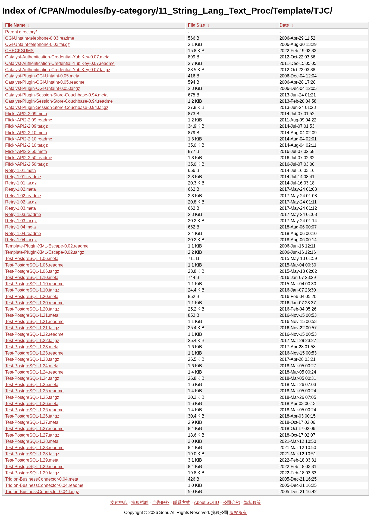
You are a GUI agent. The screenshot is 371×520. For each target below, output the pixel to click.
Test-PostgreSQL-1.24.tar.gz (32, 378)
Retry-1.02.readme (23, 195)
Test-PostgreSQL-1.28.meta (31, 441)
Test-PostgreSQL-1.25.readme (34, 391)
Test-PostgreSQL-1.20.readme (34, 302)
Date (284, 25)
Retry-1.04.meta (20, 227)
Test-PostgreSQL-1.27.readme (34, 428)
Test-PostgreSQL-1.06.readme (34, 265)
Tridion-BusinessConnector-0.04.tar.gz (42, 491)
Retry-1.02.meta (20, 189)
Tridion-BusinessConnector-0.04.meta (41, 479)
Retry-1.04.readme (23, 233)
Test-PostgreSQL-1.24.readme (34, 372)
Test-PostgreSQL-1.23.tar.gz (32, 359)
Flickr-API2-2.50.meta (26, 151)
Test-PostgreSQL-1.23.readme (34, 353)
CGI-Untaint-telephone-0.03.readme (39, 38)
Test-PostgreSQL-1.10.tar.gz (32, 290)
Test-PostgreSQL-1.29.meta (31, 460)
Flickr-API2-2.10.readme (28, 139)
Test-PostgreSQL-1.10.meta (31, 277)
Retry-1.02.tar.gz (21, 202)
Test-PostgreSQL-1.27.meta (31, 422)
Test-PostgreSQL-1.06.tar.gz (32, 271)
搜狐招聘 (140, 502)
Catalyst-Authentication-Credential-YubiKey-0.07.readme (60, 63)
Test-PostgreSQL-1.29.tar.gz (32, 473)
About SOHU (206, 502)
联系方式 (181, 502)
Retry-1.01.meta (20, 170)
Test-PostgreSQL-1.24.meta (31, 366)
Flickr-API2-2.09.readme (28, 120)
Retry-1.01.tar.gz (21, 183)
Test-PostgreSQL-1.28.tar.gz (32, 454)
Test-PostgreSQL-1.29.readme (34, 466)
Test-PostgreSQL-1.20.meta (31, 296)
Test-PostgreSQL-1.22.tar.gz (32, 340)
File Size (196, 25)
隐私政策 (252, 502)
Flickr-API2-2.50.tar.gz (26, 164)
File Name (15, 25)
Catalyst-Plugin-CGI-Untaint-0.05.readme (44, 82)
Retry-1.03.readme (23, 214)
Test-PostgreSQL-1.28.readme (34, 447)
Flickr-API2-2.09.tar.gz (26, 126)
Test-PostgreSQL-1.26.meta (31, 403)
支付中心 (119, 502)
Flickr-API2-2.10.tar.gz (26, 145)
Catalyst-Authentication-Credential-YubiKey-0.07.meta (57, 57)
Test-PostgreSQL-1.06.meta (31, 258)
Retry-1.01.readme (23, 176)
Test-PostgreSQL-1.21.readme (34, 321)
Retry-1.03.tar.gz (21, 220)
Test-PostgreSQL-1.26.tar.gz (32, 416)
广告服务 (160, 502)
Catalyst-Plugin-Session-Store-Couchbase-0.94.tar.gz (56, 107)
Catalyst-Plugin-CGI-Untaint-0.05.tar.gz (42, 88)
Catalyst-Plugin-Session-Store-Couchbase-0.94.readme (59, 101)
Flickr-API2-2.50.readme (28, 157)
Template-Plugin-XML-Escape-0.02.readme (47, 246)
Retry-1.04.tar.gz (21, 239)
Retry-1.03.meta (20, 208)
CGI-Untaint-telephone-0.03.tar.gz (37, 44)
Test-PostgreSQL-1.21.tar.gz (32, 327)
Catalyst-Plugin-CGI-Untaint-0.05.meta (42, 76)
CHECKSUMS (19, 50)
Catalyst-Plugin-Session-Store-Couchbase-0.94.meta (56, 95)
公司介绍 (231, 502)
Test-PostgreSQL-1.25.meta (31, 384)
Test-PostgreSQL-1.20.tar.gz (32, 309)
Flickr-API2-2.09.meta (26, 113)
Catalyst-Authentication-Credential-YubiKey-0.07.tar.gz (57, 69)
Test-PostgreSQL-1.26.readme (34, 410)
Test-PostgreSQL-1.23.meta (31, 346)
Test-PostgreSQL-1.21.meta (31, 315)
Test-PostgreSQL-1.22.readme (34, 334)
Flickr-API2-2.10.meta (26, 132)
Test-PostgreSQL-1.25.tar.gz (32, 397)
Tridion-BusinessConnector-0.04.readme (44, 485)
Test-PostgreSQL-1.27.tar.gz (32, 435)
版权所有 (238, 512)
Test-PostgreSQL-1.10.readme (34, 283)
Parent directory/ (21, 32)
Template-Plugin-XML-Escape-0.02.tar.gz (44, 252)
